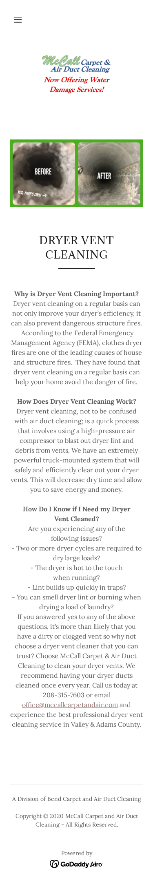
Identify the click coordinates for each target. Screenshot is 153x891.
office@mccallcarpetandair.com (70, 705)
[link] (76, 74)
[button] (18, 19)
